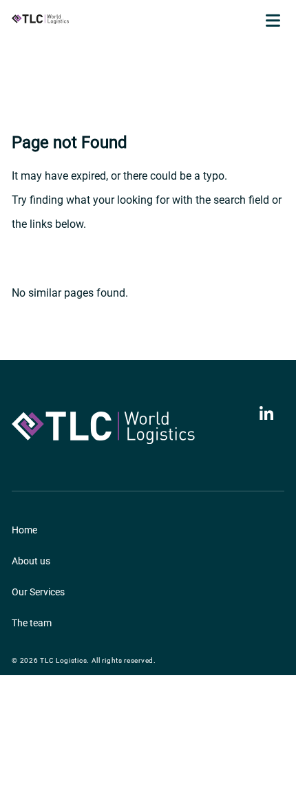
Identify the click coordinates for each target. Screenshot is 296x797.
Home (24, 529)
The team (32, 622)
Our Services (38, 591)
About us (31, 560)
